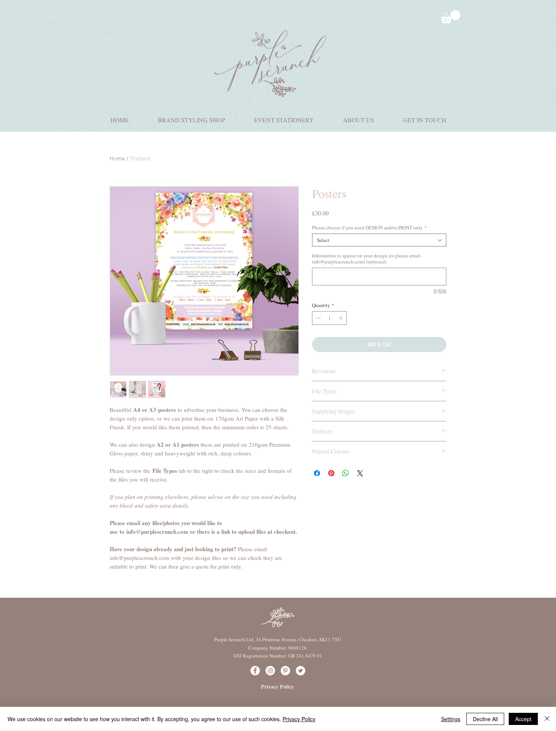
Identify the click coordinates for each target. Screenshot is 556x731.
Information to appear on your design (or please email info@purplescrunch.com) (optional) (366, 258)
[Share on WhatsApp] (345, 473)
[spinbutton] (329, 318)
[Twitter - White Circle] (300, 670)
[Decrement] (317, 318)
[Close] (546, 719)
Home (117, 159)
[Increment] (341, 318)
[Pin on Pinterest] (331, 473)
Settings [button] (450, 719)
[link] (450, 16)
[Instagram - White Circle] (270, 670)
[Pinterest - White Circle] (285, 670)
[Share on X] (360, 473)
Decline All (485, 719)
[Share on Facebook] (316, 473)
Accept (523, 719)
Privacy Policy (299, 719)
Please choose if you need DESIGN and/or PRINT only (369, 227)
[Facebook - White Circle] (255, 670)
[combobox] (379, 240)
